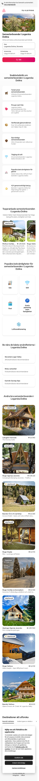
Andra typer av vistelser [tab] (25, 721)
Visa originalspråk (10, 4)
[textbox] (10, 53)
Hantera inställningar (19, 768)
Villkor (23, 775)
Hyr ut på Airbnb (28, 10)
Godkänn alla (18, 758)
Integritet (16, 775)
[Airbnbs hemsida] (3, 10)
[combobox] (19, 46)
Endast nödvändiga (18, 763)
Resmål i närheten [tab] (8, 721)
